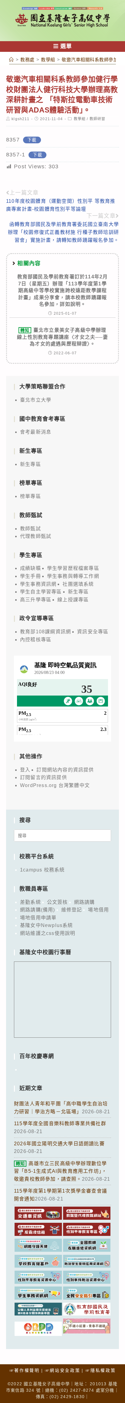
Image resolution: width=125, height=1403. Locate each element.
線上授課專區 (73, 599)
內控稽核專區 (35, 639)
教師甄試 (30, 528)
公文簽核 (57, 902)
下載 (31, 140)
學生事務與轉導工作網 (73, 576)
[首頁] (11, 59)
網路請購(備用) (37, 909)
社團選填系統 (78, 584)
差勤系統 (30, 902)
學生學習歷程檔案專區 (73, 568)
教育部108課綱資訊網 (45, 631)
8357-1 (15, 155)
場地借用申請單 (38, 917)
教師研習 (98, 119)
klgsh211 (20, 119)
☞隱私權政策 (100, 1370)
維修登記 (71, 909)
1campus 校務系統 (42, 869)
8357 (13, 140)
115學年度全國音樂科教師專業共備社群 (60, 1123)
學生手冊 (30, 576)
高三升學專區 (35, 599)
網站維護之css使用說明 (47, 933)
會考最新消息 (35, 432)
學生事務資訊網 (38, 584)
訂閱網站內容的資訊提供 (65, 769)
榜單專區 (30, 496)
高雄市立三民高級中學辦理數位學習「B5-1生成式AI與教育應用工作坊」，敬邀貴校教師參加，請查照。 (60, 1171)
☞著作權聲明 (24, 1370)
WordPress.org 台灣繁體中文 (55, 785)
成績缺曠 (30, 568)
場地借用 (98, 909)
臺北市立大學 (35, 400)
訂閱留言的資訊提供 (43, 777)
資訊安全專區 (92, 631)
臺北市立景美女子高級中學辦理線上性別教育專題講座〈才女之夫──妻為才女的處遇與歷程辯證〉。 (62, 336)
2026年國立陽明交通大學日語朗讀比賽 (59, 1143)
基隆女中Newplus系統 (46, 925)
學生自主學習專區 (41, 591)
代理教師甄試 (35, 536)
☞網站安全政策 (62, 1370)
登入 (25, 769)
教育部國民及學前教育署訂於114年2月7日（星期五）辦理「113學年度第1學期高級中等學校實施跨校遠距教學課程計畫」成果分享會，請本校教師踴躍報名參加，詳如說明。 (62, 290)
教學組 (80, 119)
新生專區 (30, 464)
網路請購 (84, 902)
